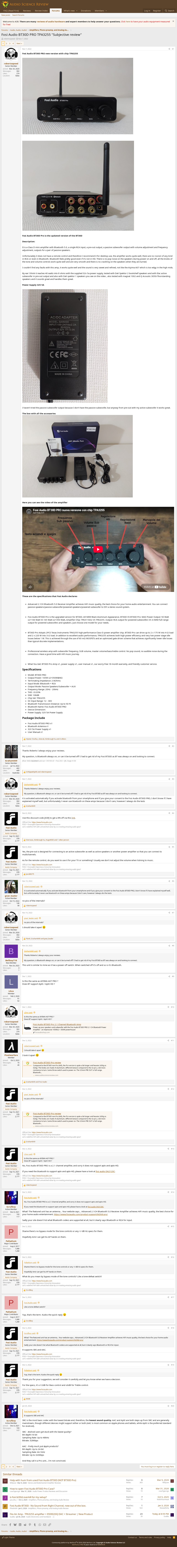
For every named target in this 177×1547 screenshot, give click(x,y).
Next (19, 43)
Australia (15, 773)
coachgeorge (15, 1491)
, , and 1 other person (47, 840)
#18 (172, 1328)
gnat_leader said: (31, 918)
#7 (173, 913)
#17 (172, 1297)
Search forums (18, 15)
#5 (173, 847)
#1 (173, 49)
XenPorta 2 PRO (78, 1545)
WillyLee (13, 1483)
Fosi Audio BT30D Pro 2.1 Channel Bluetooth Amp (57, 1024)
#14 (172, 1192)
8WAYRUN (101, 1545)
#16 (172, 1257)
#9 (173, 976)
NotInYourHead (163, 1499)
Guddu (12, 1517)
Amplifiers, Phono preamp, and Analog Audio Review (49, 1500)
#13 (172, 1149)
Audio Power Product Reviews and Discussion (50, 1491)
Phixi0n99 (13, 1508)
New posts (5, 15)
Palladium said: (30, 1262)
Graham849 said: (31, 784)
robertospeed (9, 38)
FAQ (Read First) (11, 10)
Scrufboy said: (30, 1333)
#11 (172, 1040)
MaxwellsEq (164, 1508)
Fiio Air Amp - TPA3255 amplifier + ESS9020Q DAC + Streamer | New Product (51, 1514)
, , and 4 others (46, 739)
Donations (86, 10)
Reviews (27, 10)
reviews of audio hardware (51, 21)
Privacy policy (159, 1537)
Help (169, 1537)
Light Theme (9, 1537)
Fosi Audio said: (30, 1197)
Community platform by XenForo (74, 1542)
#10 (172, 1007)
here (128, 21)
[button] (77, 10)
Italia (17, 76)
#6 (173, 881)
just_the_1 (13, 1500)
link (73, 817)
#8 (173, 945)
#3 (173, 779)
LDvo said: (28, 1012)
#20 (172, 1406)
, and (39, 939)
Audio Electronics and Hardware (38, 1517)
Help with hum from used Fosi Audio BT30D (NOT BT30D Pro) (43, 1480)
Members (99, 10)
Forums (56, 10)
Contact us (132, 1537)
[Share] (169, 49)
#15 (172, 1226)
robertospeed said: (32, 886)
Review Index (41, 10)
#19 (172, 1365)
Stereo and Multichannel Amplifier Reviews (44, 1483)
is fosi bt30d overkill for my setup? (28, 1497)
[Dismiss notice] (173, 21)
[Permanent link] (42, 669)
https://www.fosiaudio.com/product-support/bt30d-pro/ (81, 1214)
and (38, 772)
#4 (173, 813)
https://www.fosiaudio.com (42, 822)
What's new (69, 10)
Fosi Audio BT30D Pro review (47, 1062)
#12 (172, 1089)
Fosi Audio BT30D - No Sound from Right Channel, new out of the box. (48, 1505)
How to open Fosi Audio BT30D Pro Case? (32, 1488)
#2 (173, 746)
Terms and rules (145, 1537)
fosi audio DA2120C (105, 1171)
